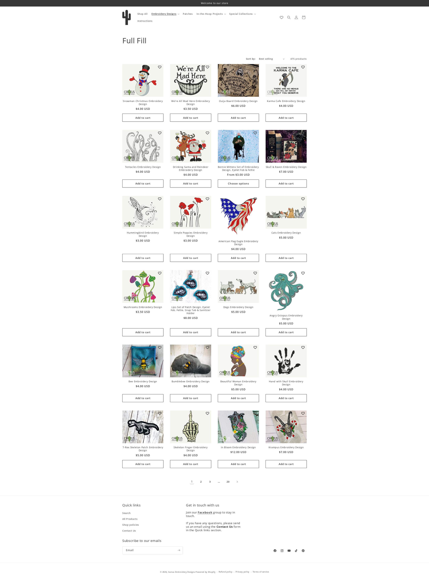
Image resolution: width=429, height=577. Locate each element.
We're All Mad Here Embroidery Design (190, 103)
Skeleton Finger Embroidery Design (190, 449)
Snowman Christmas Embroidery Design (143, 103)
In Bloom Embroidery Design (238, 447)
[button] (165, 13)
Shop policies (130, 524)
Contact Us (129, 530)
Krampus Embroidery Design (286, 447)
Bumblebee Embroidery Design (191, 381)
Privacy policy (242, 571)
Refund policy (225, 571)
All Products (129, 518)
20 (228, 481)
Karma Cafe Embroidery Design (286, 101)
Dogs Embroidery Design (238, 307)
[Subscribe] (178, 550)
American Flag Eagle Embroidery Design (238, 243)
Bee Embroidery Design (143, 381)
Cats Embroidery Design (286, 232)
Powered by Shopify (206, 572)
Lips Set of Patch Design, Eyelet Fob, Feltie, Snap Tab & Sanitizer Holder (191, 310)
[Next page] (237, 481)
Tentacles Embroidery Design (143, 167)
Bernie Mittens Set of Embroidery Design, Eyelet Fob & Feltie (238, 169)
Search (126, 513)
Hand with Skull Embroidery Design (286, 383)
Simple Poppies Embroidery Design (191, 234)
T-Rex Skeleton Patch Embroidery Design (143, 449)
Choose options (238, 183)
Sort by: (251, 58)
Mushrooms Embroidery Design (143, 307)
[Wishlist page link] (281, 17)
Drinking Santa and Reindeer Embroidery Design (190, 169)
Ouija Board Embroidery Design (238, 101)
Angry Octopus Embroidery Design (286, 317)
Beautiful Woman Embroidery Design (238, 383)
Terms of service (261, 571)
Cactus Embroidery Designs (181, 572)
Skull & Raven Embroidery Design (286, 167)
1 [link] (192, 481)
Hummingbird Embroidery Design (143, 234)
